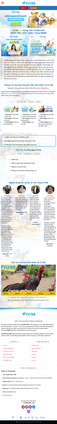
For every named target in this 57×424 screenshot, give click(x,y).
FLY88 (16, 321)
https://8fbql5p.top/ (42, 88)
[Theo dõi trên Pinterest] (23, 407)
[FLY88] (28, 3)
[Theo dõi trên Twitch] (28, 411)
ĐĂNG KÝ (23, 8)
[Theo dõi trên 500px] (33, 407)
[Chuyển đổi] (2, 137)
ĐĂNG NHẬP (33, 8)
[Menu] (2, 3)
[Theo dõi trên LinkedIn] (26, 407)
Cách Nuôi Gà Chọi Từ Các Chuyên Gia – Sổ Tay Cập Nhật (28, 297)
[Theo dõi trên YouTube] (30, 407)
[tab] (22, 101)
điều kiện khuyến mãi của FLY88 (12, 93)
